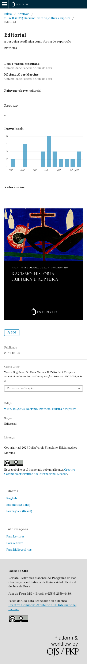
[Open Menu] (4, 4)
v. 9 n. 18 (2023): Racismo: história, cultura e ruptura (37, 18)
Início (8, 14)
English (11, 498)
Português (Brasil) (19, 511)
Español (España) (18, 505)
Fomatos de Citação (20, 388)
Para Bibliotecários (19, 549)
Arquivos (23, 14)
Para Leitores (15, 536)
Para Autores (14, 543)
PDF (13, 332)
